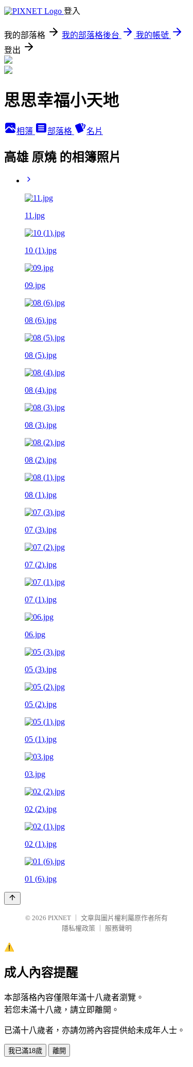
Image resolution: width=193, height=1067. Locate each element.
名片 (94, 131)
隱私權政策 (78, 928)
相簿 (25, 131)
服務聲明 (118, 928)
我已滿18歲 (25, 1051)
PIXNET (59, 918)
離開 (59, 1051)
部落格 (60, 131)
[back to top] (12, 898)
